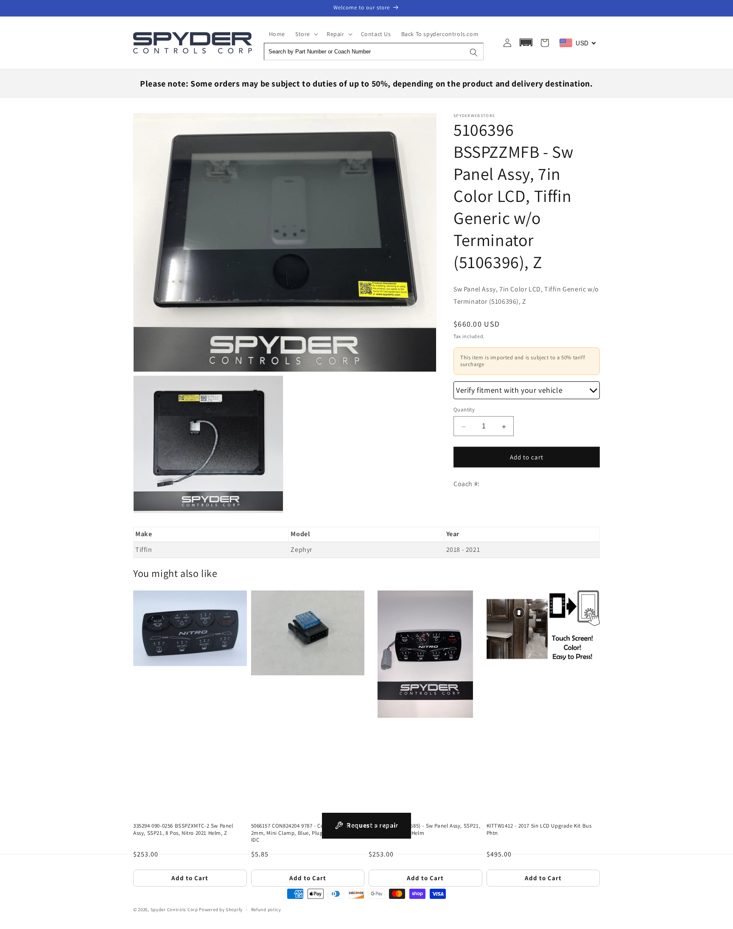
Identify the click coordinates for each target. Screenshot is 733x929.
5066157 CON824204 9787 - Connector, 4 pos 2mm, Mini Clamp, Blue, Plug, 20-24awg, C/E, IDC (307, 833)
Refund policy (266, 909)
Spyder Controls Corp (174, 909)
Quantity (464, 410)
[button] (306, 34)
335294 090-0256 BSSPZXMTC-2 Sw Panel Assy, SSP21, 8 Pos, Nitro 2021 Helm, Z (183, 830)
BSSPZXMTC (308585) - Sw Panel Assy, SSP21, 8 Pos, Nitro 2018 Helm (424, 830)
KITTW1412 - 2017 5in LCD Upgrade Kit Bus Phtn (539, 830)
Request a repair (372, 825)
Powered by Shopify (221, 909)
